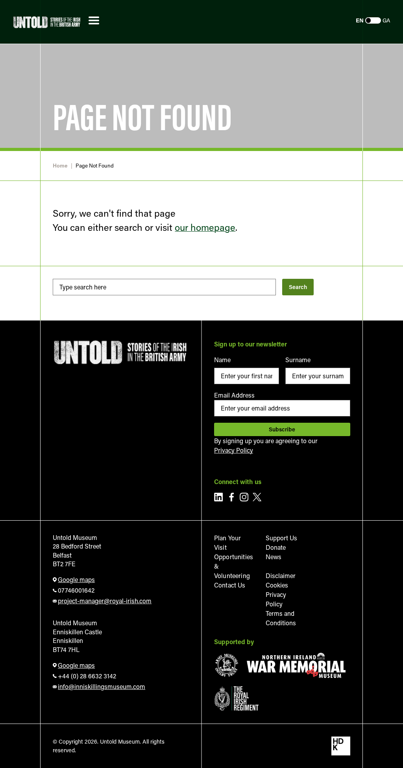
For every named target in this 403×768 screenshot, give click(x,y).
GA (386, 20)
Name (222, 359)
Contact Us (230, 585)
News (273, 557)
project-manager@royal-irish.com (105, 601)
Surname (298, 359)
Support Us (281, 538)
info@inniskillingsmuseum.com (101, 686)
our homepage (205, 227)
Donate (276, 547)
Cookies (277, 585)
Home (60, 166)
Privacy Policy (233, 450)
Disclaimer (281, 575)
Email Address (234, 395)
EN (360, 20)
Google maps (76, 579)
